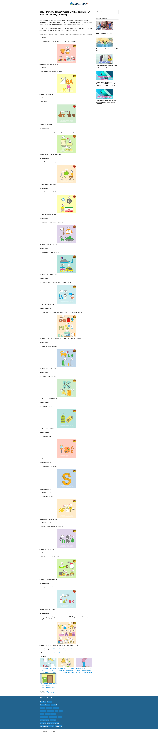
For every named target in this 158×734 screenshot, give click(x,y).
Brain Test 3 (43, 711)
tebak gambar (50, 692)
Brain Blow (42, 701)
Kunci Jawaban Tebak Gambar (56, 653)
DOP (56, 711)
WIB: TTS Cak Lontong (53, 723)
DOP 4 (41, 714)
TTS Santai (43, 723)
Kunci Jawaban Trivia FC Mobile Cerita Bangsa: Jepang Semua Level (107, 32)
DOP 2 (60, 711)
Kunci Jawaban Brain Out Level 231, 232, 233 (107, 49)
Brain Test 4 (50, 711)
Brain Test (48, 708)
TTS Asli (60, 717)
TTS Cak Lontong (44, 720)
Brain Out (42, 708)
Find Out (47, 714)
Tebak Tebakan (52, 717)
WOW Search (58, 726)
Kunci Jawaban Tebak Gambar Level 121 (62, 649)
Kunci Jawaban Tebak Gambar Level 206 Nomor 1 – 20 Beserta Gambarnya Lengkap (84, 670)
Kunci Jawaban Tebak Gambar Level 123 (61, 651)
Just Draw (53, 714)
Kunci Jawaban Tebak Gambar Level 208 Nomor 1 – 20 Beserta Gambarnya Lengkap (48, 670)
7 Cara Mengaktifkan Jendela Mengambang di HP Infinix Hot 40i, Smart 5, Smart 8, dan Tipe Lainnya (105, 83)
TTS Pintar (53, 720)
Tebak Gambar (43, 717)
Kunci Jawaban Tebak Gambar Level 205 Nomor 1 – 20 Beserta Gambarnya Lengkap (48, 685)
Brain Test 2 (56, 708)
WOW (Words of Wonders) (46, 726)
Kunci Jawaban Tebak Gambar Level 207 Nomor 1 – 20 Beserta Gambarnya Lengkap (66, 670)
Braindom (49, 701)
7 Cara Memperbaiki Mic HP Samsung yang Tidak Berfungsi (106, 66)
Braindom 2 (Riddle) (45, 704)
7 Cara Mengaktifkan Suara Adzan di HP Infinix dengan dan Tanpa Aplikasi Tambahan (107, 102)
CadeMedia (79, 3)
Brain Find (54, 704)
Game (47, 691)
